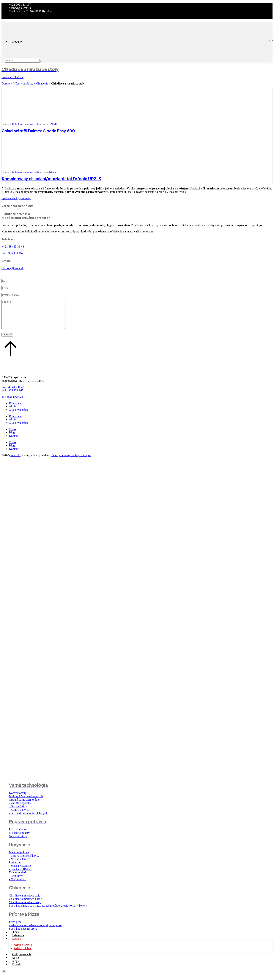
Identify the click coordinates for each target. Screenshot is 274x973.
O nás (15, 932)
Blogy (15, 961)
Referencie (18, 935)
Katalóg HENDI (23, 948)
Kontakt (16, 964)
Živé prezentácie (21, 954)
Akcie (15, 957)
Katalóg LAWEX (23, 945)
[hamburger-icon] (271, 40)
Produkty (17, 41)
